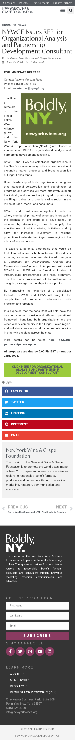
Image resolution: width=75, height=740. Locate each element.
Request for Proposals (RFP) (33, 692)
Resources (18, 686)
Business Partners (62, 2)
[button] (63, 10)
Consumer (9, 2)
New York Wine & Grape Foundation (17, 10)
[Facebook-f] (10, 651)
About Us (17, 674)
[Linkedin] (49, 651)
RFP (9, 382)
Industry (23, 2)
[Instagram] (30, 651)
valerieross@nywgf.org (28, 88)
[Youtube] (39, 651)
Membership (19, 680)
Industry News (14, 24)
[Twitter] (20, 651)
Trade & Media (40, 2)
